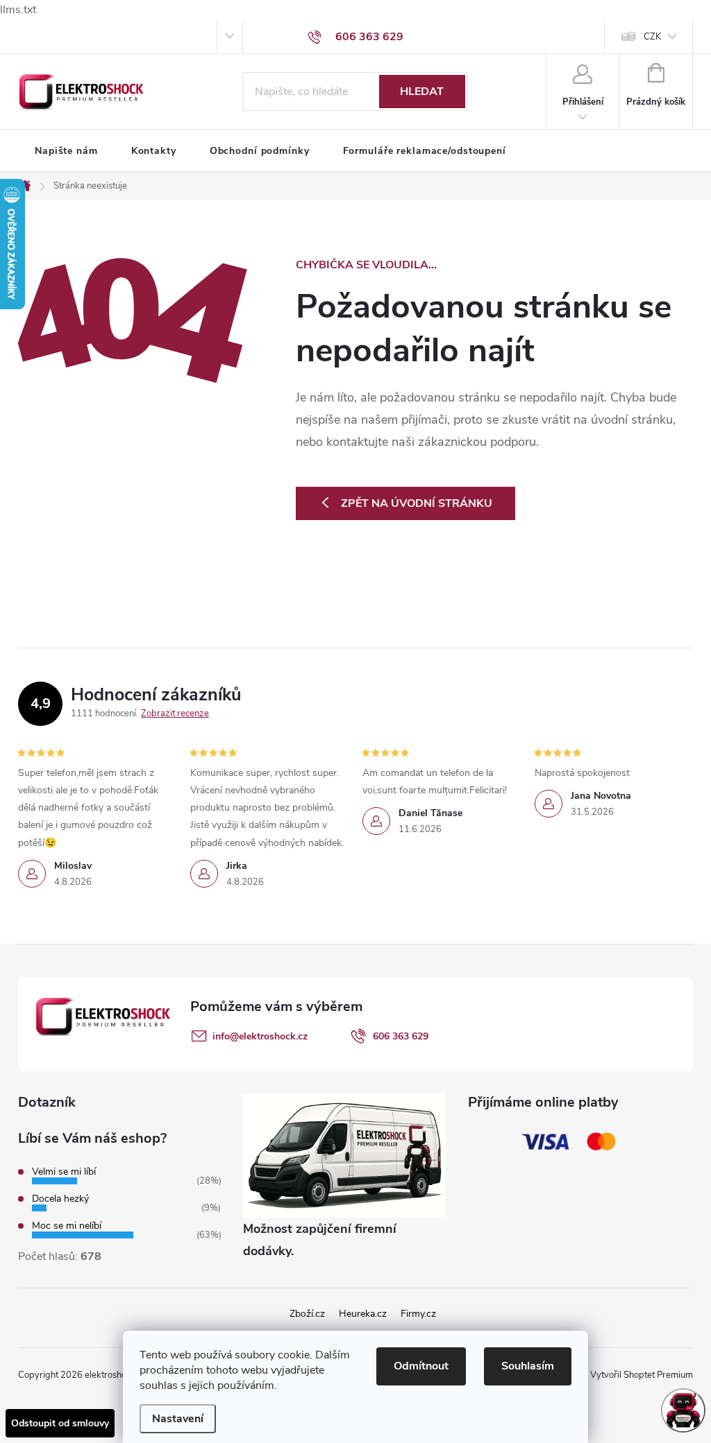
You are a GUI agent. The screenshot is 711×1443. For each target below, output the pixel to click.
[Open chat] (683, 1410)
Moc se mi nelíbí (66, 1225)
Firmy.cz (418, 1313)
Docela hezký (60, 1198)
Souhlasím (527, 1366)
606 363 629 (400, 1036)
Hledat (422, 91)
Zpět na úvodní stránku (416, 503)
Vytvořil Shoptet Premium (641, 1375)
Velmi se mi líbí (64, 1171)
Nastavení (177, 1418)
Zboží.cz (307, 1313)
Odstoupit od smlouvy (60, 1423)
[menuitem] (66, 151)
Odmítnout (421, 1366)
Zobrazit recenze (175, 713)
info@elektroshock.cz (260, 1036)
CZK (652, 37)
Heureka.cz (363, 1313)
